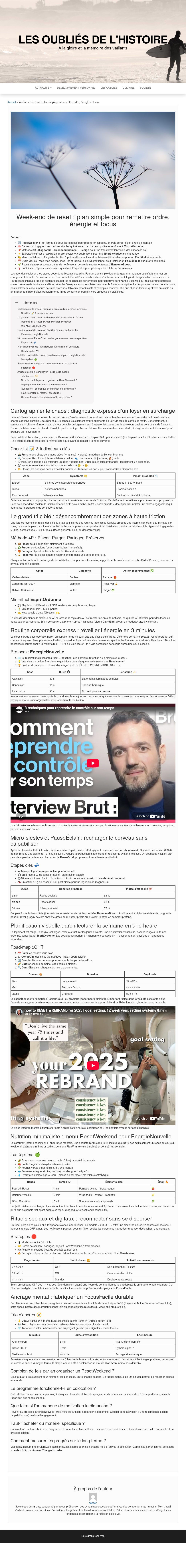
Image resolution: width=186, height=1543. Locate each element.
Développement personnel (76, 87)
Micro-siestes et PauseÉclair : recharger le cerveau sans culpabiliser (52, 338)
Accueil (12, 102)
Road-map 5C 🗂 (30, 351)
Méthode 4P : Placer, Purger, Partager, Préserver (46, 321)
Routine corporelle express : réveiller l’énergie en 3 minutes (47, 330)
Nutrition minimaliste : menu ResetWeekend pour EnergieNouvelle (51, 355)
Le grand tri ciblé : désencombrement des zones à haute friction (50, 317)
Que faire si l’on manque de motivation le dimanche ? (48, 388)
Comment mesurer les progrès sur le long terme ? (46, 397)
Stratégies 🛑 (28, 367)
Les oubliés (109, 87)
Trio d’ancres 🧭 (29, 376)
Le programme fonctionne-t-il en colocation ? (44, 384)
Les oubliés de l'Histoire (93, 39)
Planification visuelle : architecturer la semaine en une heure (48, 346)
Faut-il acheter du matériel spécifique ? (41, 393)
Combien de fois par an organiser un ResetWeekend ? (49, 380)
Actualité (42, 87)
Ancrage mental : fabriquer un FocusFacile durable (43, 372)
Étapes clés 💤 (29, 342)
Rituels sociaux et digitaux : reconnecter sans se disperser (47, 363)
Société (145, 87)
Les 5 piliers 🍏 (29, 359)
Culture (128, 87)
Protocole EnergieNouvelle (34, 334)
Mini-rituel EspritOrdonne (33, 326)
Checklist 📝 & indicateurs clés (37, 313)
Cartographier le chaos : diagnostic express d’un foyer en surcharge (52, 309)
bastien (93, 1503)
